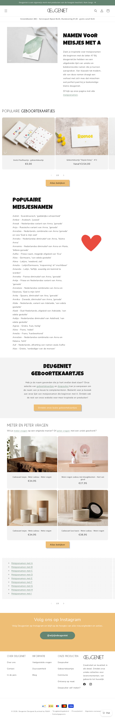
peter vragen (63, 430)
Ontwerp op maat (66, 681)
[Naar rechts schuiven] (64, 175)
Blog (34, 675)
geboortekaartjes (45, 386)
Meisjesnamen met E (22, 578)
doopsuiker (63, 386)
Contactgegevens (59, 714)
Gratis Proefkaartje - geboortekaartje (28, 160)
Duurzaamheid (39, 668)
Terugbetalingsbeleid (61, 711)
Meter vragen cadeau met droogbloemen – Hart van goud (83, 478)
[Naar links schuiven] (51, 175)
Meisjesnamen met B (22, 567)
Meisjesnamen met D (22, 574)
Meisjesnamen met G (22, 586)
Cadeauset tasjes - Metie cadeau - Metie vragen (32, 531)
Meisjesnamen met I (21, 593)
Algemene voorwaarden (94, 711)
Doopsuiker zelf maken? (69, 687)
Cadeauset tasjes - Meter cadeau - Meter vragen (32, 477)
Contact (10, 668)
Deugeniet (23, 711)
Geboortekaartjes (66, 668)
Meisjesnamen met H (22, 589)
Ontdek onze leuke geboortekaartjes (57, 407)
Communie (63, 675)
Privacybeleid (77, 711)
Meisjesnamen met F (21, 582)
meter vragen (20, 430)
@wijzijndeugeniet (57, 635)
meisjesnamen (70, 94)
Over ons (11, 662)
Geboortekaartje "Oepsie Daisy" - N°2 (82, 160)
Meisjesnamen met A (22, 563)
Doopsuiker (63, 662)
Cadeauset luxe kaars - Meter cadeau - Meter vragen (83, 531)
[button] (6, 11)
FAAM (47, 711)
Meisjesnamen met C (22, 570)
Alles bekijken (57, 183)
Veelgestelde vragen (42, 662)
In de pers (12, 675)
